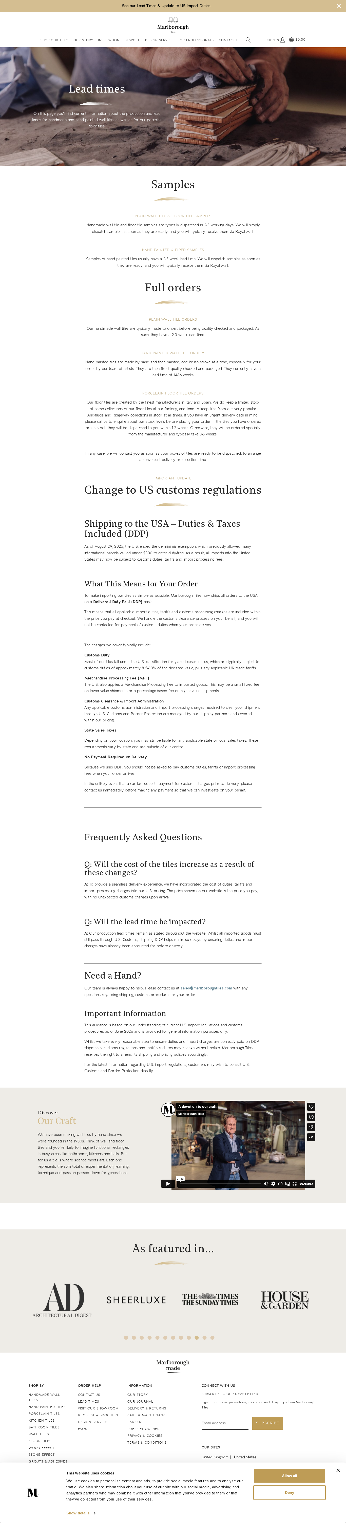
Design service (92, 1422)
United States (245, 1457)
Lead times (88, 1402)
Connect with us (218, 1386)
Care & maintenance (147, 1415)
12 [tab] (212, 1338)
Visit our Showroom (98, 1408)
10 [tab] (197, 1338)
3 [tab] (142, 1338)
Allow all (289, 1476)
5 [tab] (158, 1338)
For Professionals (196, 40)
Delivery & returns (146, 1408)
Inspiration (109, 40)
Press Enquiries (143, 1429)
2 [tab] (134, 1338)
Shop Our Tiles (54, 40)
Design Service (159, 40)
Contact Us (230, 40)
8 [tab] (181, 1338)
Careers (135, 1422)
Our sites (211, 1447)
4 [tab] (150, 1338)
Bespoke (132, 40)
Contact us (89, 1395)
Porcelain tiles (44, 1414)
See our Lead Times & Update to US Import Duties (166, 6)
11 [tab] (205, 1338)
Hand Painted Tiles (47, 1407)
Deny (289, 1492)
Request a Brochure (98, 1415)
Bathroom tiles (44, 1427)
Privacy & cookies (144, 1436)
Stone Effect (42, 1455)
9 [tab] (189, 1338)
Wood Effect (41, 1448)
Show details (77, 1513)
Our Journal (140, 1402)
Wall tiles (39, 1434)
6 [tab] (165, 1338)
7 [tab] (173, 1338)
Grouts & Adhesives (48, 1462)
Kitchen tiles (42, 1421)
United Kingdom (215, 1457)
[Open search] (248, 39)
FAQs (82, 1429)
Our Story (83, 40)
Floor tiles (40, 1441)
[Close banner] (338, 1470)
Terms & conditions (147, 1443)
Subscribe (267, 1423)
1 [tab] (126, 1338)
